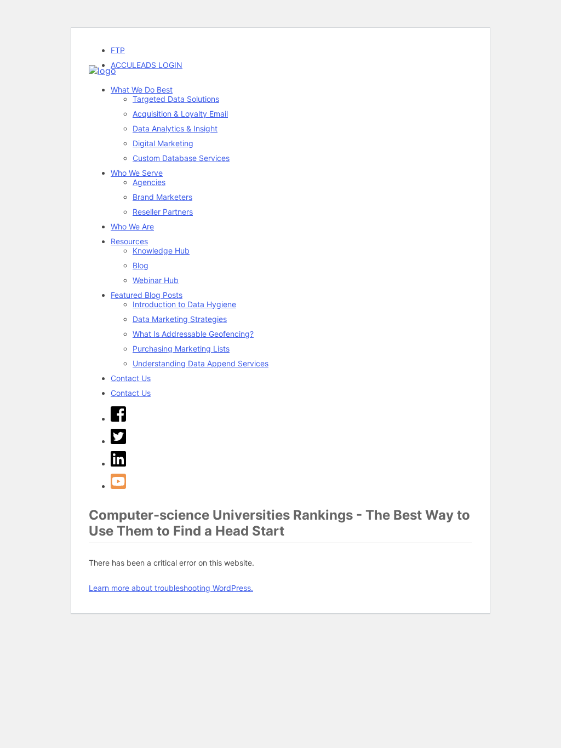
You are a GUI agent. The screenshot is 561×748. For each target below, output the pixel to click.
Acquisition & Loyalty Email (180, 113)
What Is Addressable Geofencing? (193, 333)
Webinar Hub (156, 280)
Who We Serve (137, 172)
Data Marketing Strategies (180, 319)
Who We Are (132, 226)
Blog (140, 265)
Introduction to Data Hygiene (184, 304)
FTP (118, 50)
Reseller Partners (163, 211)
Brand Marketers (162, 197)
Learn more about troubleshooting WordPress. (171, 587)
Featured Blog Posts (146, 295)
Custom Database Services (181, 158)
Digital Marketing (163, 143)
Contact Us (131, 378)
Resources (129, 241)
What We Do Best (142, 89)
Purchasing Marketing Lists (181, 348)
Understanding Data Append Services (200, 363)
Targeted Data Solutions (176, 98)
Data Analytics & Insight (175, 128)
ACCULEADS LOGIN (146, 65)
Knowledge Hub (161, 250)
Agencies (149, 182)
